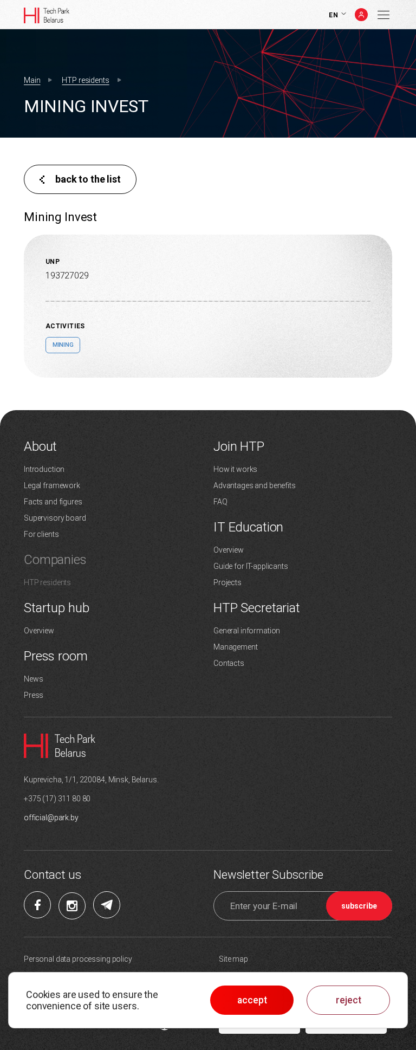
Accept (252, 1000)
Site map (233, 959)
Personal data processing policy (78, 959)
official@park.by (51, 817)
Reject (348, 1000)
